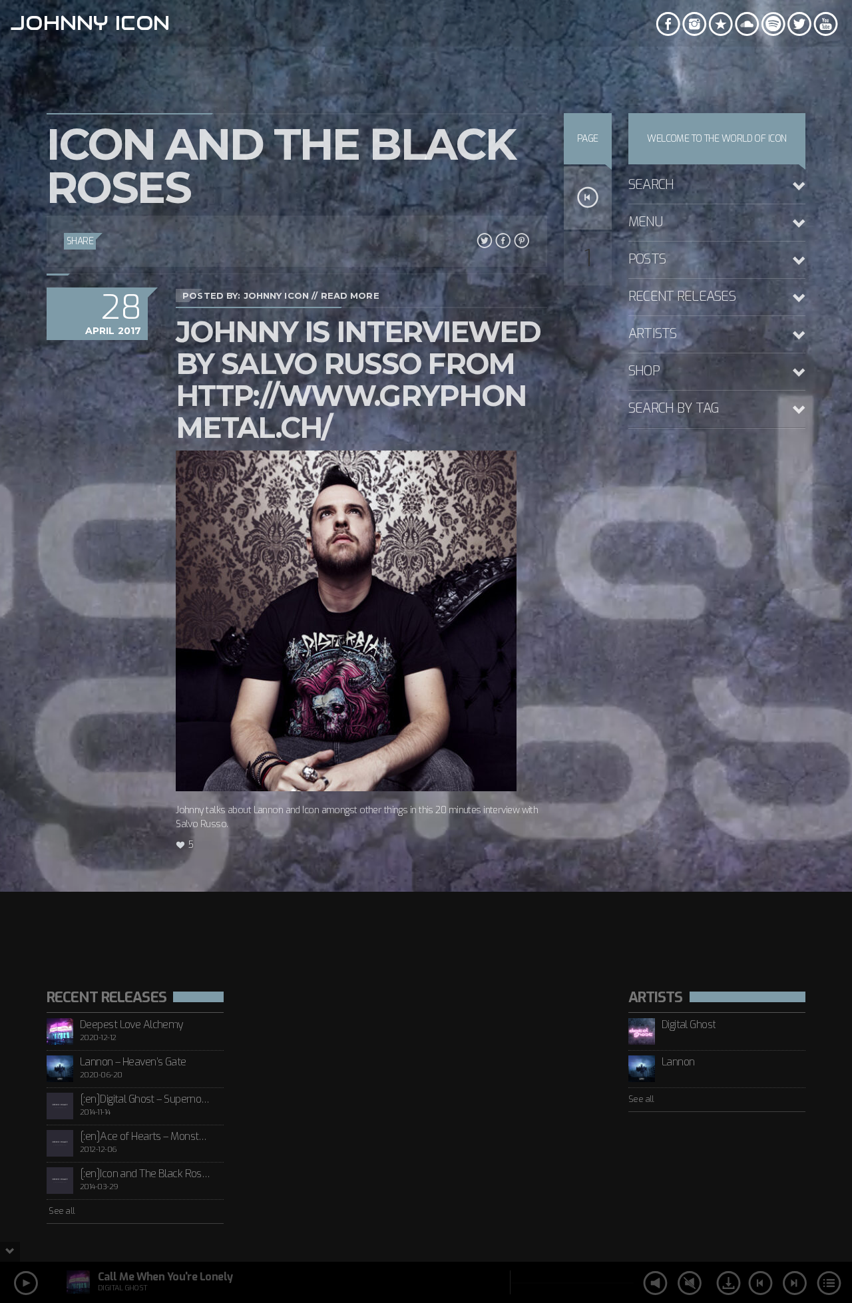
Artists (652, 334)
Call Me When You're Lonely (165, 1277)
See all (61, 1210)
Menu (645, 222)
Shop (644, 371)
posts (647, 259)
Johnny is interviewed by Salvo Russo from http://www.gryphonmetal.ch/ (358, 379)
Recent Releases (682, 296)
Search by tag (674, 408)
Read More (350, 295)
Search (651, 185)
